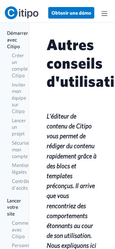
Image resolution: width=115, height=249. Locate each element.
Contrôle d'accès (17, 184)
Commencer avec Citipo (17, 229)
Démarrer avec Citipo (14, 39)
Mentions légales (17, 168)
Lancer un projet (17, 127)
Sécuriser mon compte (17, 149)
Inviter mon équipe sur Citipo (17, 98)
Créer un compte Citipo (17, 65)
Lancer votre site (14, 207)
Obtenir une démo (71, 13)
